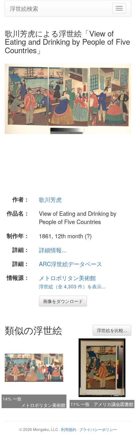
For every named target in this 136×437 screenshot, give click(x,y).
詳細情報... (52, 250)
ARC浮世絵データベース (70, 264)
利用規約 (68, 429)
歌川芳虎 (50, 199)
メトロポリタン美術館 (67, 277)
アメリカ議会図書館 (113, 404)
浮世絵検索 (24, 8)
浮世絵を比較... (112, 330)
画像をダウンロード (63, 301)
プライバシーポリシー (98, 429)
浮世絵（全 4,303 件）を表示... (72, 286)
